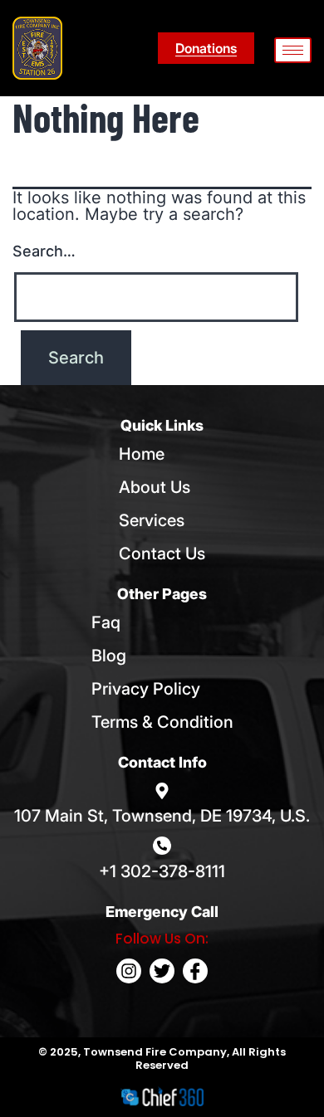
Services (151, 520)
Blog (108, 655)
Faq (105, 622)
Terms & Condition (162, 722)
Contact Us (162, 553)
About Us (154, 487)
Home (141, 454)
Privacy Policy (145, 688)
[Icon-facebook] (195, 970)
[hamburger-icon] (293, 50)
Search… (44, 251)
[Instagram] (128, 970)
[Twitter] (162, 970)
